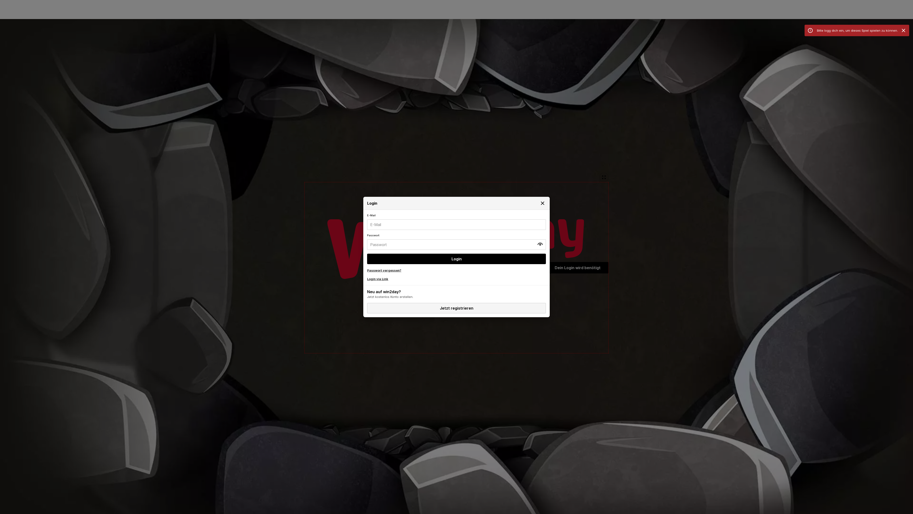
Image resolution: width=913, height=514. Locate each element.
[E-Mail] (456, 222)
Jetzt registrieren (456, 308)
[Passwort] (456, 242)
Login (457, 259)
